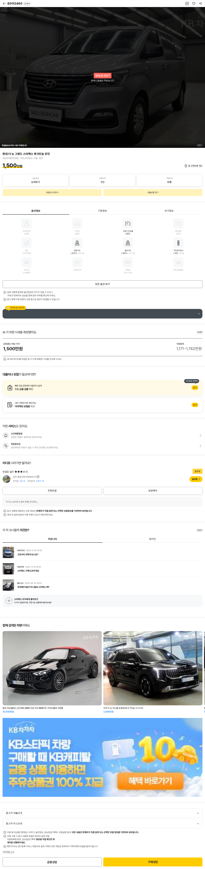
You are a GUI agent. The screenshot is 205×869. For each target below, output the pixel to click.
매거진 (152, 539)
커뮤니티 (52, 539)
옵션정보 (35, 210)
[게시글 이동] (102, 552)
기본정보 (102, 210)
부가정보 (169, 210)
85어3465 (18, 3)
